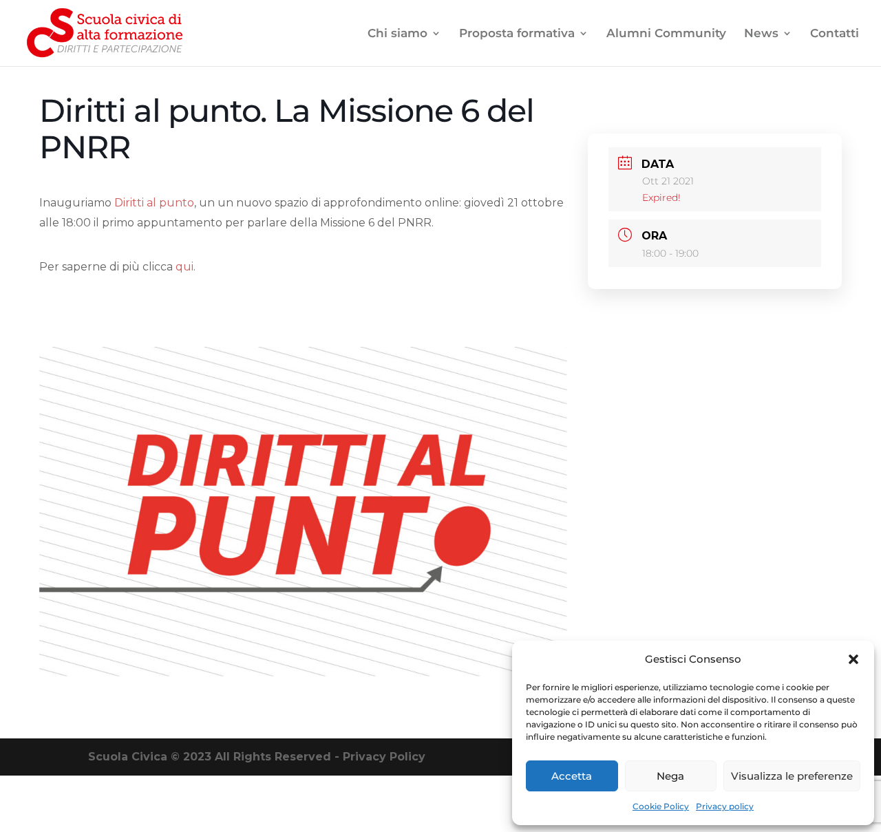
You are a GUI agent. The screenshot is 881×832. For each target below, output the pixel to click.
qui (184, 266)
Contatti (834, 34)
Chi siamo (397, 34)
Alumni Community (666, 34)
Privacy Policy (384, 756)
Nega (670, 775)
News (761, 34)
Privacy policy (725, 806)
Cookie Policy (661, 806)
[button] (853, 659)
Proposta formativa (517, 34)
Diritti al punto (154, 202)
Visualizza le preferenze (792, 775)
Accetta (571, 775)
